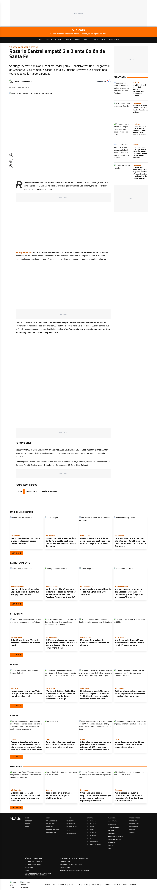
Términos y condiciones (34, 858)
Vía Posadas (91, 821)
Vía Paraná (91, 839)
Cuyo (93, 39)
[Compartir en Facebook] (11, 155)
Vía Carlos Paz (51, 821)
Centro (68, 39)
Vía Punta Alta (51, 833)
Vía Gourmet (133, 827)
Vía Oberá (91, 830)
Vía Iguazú (91, 827)
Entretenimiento (114, 840)
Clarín (48, 884)
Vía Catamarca (72, 827)
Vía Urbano (133, 821)
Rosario (59, 39)
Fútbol (20, 491)
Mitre (71, 884)
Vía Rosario (15, 47)
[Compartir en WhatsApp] (11, 161)
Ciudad (85, 884)
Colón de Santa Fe (49, 491)
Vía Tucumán (71, 824)
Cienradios (95, 884)
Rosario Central (30, 47)
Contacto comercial (33, 864)
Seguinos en (101, 81)
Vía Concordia (92, 842)
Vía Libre (132, 830)
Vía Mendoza (71, 834)
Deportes (111, 843)
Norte (77, 39)
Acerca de (29, 867)
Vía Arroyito (50, 824)
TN (54, 884)
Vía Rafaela (91, 836)
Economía (111, 834)
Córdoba (49, 39)
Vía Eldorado (92, 824)
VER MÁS (15, 553)
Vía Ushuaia (112, 821)
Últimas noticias (114, 828)
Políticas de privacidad (34, 861)
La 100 (78, 884)
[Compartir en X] (11, 166)
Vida (109, 849)
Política (111, 831)
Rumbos (132, 833)
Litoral (85, 39)
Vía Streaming (134, 824)
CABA (27, 827)
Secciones (114, 39)
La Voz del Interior (120, 884)
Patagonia (102, 39)
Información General (116, 837)
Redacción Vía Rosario (23, 81)
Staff (27, 870)
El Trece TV (62, 884)
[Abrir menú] (30, 30)
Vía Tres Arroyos (52, 830)
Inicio (40, 39)
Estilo (110, 846)
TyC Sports (106, 884)
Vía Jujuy (70, 821)
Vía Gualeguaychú (94, 845)
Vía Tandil (49, 827)
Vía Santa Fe (91, 833)
